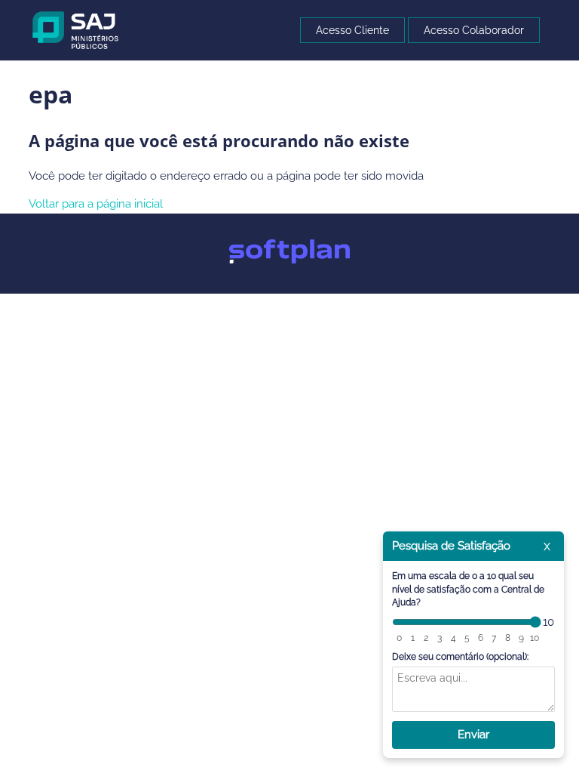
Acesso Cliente (352, 30)
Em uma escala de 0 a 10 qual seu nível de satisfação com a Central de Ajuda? (468, 589)
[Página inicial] (76, 29)
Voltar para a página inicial (96, 204)
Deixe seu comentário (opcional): (460, 656)
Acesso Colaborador (474, 30)
